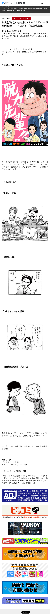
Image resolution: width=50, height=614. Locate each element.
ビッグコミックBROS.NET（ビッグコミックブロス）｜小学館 (13, 3)
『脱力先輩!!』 (17, 65)
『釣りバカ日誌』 (10, 193)
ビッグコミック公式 (10, 462)
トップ (4, 8)
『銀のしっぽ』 (9, 257)
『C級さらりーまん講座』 (14, 311)
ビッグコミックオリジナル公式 (15, 464)
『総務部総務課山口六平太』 (15, 367)
